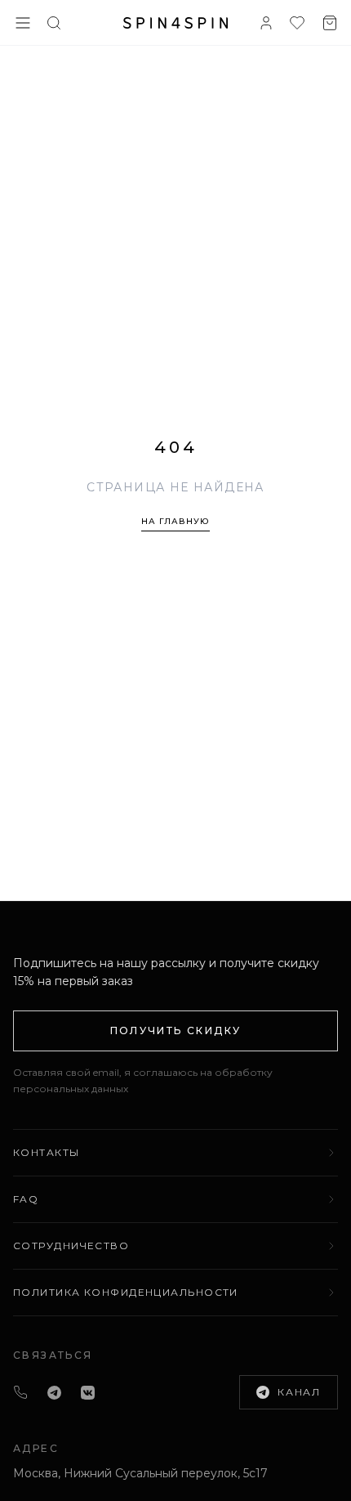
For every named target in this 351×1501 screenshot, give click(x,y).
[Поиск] (54, 23)
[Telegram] (54, 1393)
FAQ (25, 1199)
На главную (175, 521)
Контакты (46, 1152)
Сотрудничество (71, 1245)
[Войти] (266, 23)
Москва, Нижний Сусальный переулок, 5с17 (140, 1473)
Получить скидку (176, 1030)
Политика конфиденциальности (125, 1292)
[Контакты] (20, 1392)
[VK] (88, 1393)
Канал (299, 1392)
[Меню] (23, 23)
